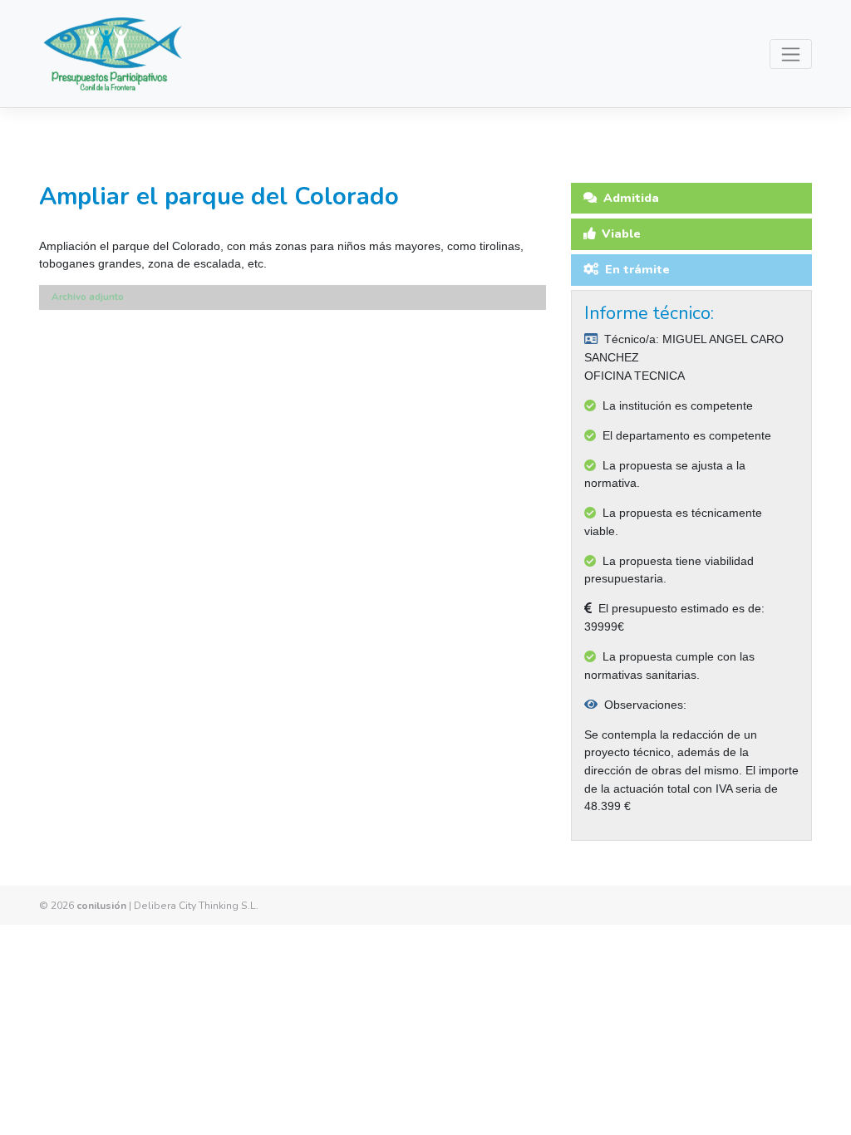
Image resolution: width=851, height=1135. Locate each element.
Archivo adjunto (88, 296)
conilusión (101, 905)
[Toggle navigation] (791, 54)
